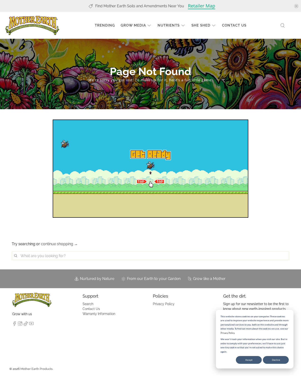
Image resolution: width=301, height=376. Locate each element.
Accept (249, 359)
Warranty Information (99, 314)
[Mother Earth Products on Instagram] (20, 324)
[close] (296, 6)
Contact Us (234, 25)
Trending (105, 25)
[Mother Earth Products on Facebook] (14, 324)
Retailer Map (201, 6)
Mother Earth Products (36, 369)
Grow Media (133, 25)
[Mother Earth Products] (32, 25)
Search (88, 304)
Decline (276, 359)
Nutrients (169, 25)
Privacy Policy (227, 332)
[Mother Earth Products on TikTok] (26, 324)
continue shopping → (59, 244)
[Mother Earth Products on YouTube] (31, 324)
